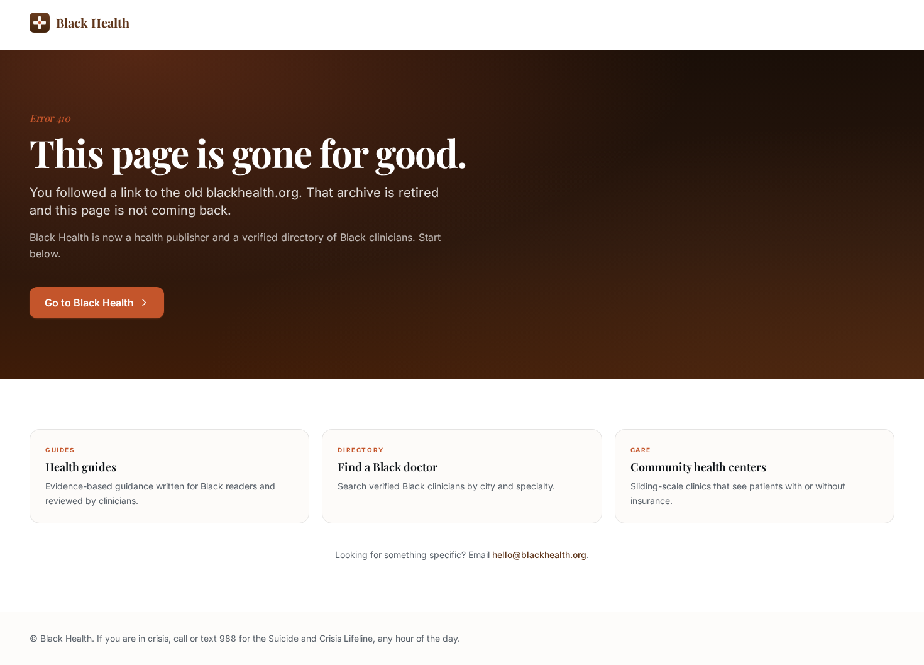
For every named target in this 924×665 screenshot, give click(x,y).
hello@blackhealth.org (539, 554)
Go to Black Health (89, 302)
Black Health (92, 22)
